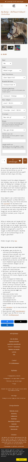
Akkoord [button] (21, 459)
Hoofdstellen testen (14, 426)
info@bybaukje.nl (14, 315)
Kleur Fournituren (7, 74)
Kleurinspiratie (14, 429)
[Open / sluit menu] (1, 5)
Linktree (14, 352)
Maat (3, 60)
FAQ (14, 354)
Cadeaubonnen (14, 416)
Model (4, 67)
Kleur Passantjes (7, 107)
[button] (4, 48)
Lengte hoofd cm (7, 144)
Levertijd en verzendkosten (14, 344)
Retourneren (17, 346)
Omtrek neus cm (7, 134)
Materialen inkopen (14, 411)
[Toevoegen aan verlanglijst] (25, 161)
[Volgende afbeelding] (24, 31)
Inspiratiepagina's (20, 311)
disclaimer (9, 307)
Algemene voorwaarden (14, 349)
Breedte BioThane (7, 81)
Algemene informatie (14, 341)
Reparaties (14, 424)
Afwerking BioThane (8, 89)
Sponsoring (14, 413)
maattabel (6, 204)
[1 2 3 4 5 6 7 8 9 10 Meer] (3, 161)
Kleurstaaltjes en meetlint (14, 421)
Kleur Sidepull (6, 100)
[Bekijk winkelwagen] (26, 5)
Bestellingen (14, 418)
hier (16, 241)
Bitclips (4, 121)
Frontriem (5, 114)
